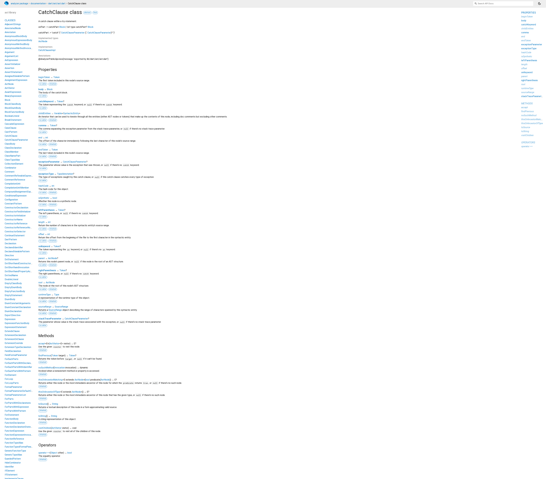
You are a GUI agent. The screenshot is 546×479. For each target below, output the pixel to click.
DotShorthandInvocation (17, 267)
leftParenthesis (46, 210)
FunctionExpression (14, 430)
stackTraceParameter (49, 318)
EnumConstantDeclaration (18, 307)
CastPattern (11, 132)
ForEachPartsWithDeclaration (19, 363)
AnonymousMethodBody (17, 44)
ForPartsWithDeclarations (18, 403)
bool (55, 198)
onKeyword (44, 246)
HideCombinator (13, 462)
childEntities (44, 113)
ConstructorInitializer (15, 215)
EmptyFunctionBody (15, 291)
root (40, 282)
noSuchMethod (46, 367)
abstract (87, 13)
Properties (528, 12)
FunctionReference (14, 438)
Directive (9, 255)
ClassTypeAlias (12, 159)
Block (62, 27)
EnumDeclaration (13, 311)
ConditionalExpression (16, 195)
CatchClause (11, 136)
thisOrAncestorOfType (49, 391)
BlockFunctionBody (14, 112)
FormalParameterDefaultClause (21, 391)
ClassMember (11, 151)
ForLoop (9, 379)
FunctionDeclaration (15, 422)
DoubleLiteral (11, 279)
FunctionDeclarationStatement (20, 426)
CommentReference (15, 179)
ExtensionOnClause (14, 339)
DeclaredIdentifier (14, 247)
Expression (10, 319)
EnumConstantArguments (17, 303)
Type (56, 294)
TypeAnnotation (65, 174)
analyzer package (19, 3)
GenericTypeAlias (13, 454)
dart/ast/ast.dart (56, 3)
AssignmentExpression (16, 80)
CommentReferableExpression (20, 175)
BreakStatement (13, 120)
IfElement (10, 470)
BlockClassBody (13, 104)
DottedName (11, 275)
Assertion (9, 68)
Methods (527, 103)
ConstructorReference (16, 223)
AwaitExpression (13, 92)
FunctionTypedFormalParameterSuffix (24, 446)
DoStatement (12, 259)
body (41, 89)
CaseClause (10, 128)
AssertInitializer (12, 64)
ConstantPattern (13, 203)
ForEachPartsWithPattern (18, 371)
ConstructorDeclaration (16, 207)
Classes (10, 20)
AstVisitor (54, 343)
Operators (528, 142)
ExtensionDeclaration (15, 335)
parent (41, 258)
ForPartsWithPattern (15, 411)
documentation (38, 3)
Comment (10, 171)
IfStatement (11, 474)
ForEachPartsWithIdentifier (18, 367)
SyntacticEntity (71, 113)
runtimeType (44, 294)
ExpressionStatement (16, 327)
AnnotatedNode (13, 28)
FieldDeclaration (13, 351)
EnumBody (10, 299)
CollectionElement (14, 163)
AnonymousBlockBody (16, 36)
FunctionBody (11, 419)
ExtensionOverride (14, 343)
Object (53, 452)
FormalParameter (13, 387)
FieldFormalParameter (16, 355)
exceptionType (46, 174)
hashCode (43, 185)
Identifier (9, 466)
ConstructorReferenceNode (19, 227)
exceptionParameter (49, 161)
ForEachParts (11, 359)
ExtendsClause (12, 331)
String (55, 404)
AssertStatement (13, 72)
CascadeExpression (14, 124)
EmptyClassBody (13, 283)
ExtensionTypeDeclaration (18, 347)
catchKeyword (45, 101)
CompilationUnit (12, 183)
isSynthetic (43, 198)
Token (56, 77)
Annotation (10, 32)
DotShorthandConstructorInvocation (23, 263)
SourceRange (61, 306)
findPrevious (44, 355)
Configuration (11, 199)
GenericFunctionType (15, 450)
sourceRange (44, 306)
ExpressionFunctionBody (17, 323)
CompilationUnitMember (17, 187)
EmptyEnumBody (13, 287)
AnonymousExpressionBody (18, 40)
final (95, 13)
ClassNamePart (12, 155)
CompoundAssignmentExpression (21, 191)
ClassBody (10, 143)
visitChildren (44, 428)
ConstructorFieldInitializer (18, 211)
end (40, 137)
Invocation (59, 367)
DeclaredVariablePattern (17, 251)
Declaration (10, 243)
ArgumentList (11, 56)
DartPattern (11, 239)
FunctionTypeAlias (14, 442)
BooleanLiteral (12, 116)
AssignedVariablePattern (17, 76)
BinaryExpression (13, 96)
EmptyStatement (13, 295)
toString (42, 416)
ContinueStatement (15, 235)
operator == (44, 452)
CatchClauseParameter (72, 32)
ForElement (10, 375)
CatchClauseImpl (46, 50)
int (47, 137)
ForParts (9, 399)
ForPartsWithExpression (17, 407)
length (41, 222)
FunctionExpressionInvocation (20, 434)
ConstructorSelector (15, 231)
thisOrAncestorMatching (50, 379)
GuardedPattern (13, 458)
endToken (43, 149)
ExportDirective (12, 315)
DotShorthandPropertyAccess (20, 271)
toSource (42, 404)
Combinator (10, 167)
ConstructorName (14, 219)
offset (41, 234)
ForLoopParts (12, 383)
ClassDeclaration (13, 147)
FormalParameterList (15, 395)
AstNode (42, 41)
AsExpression (11, 60)
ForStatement (12, 415)
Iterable (58, 113)
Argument (10, 52)
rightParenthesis (47, 270)
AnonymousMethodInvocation (20, 48)
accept (41, 343)
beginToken (44, 77)
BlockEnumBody (13, 108)
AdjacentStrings (13, 24)
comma (42, 125)
